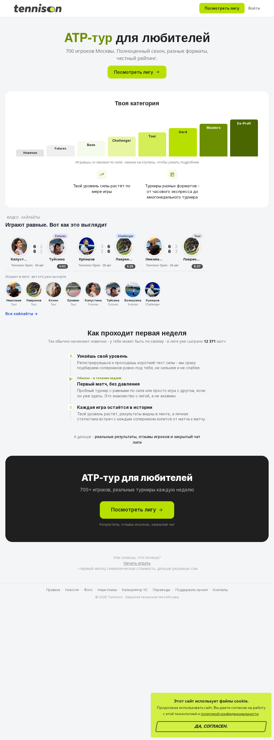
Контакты (220, 590)
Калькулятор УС (135, 590)
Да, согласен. (211, 726)
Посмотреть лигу (222, 8)
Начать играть (137, 563)
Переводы (161, 590)
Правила (53, 590)
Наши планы (107, 590)
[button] (30, 153)
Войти (254, 8)
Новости (72, 590)
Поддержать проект (191, 590)
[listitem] (38, 251)
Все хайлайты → (21, 313)
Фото (88, 590)
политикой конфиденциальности (229, 714)
